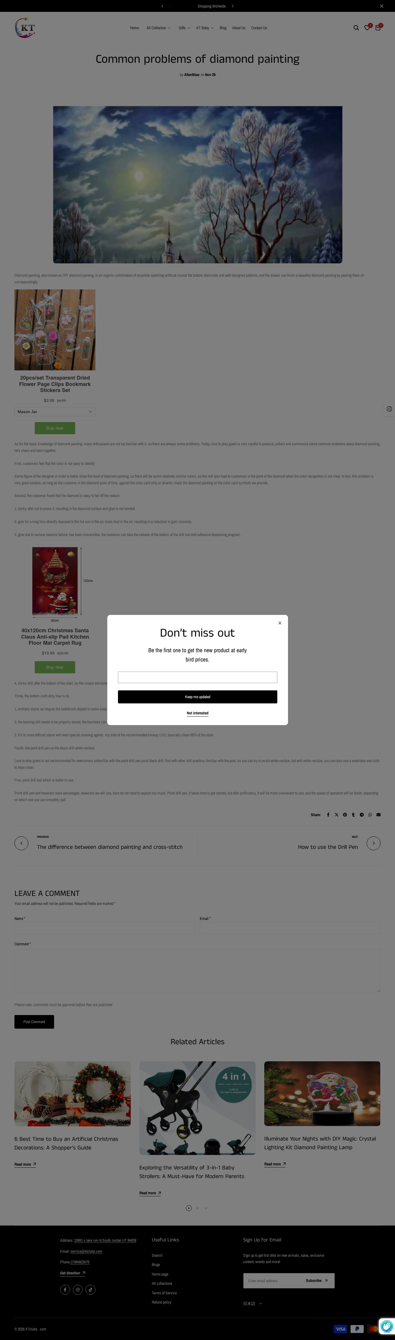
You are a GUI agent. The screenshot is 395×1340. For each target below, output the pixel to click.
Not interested (197, 713)
